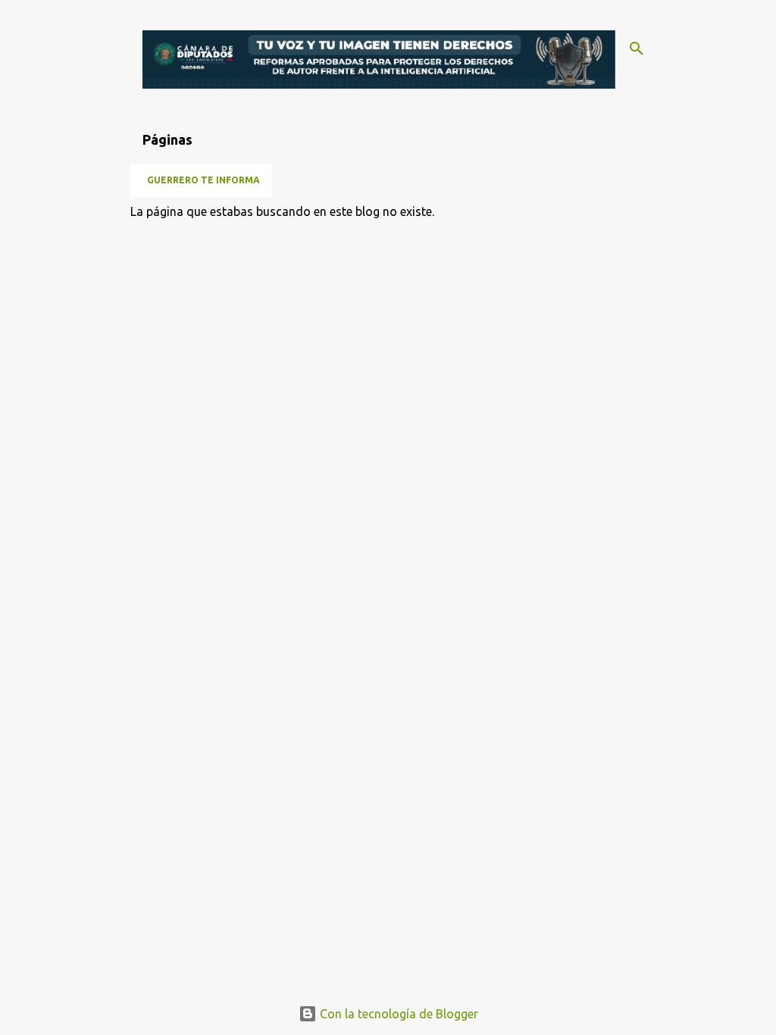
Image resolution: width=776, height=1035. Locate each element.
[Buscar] (636, 48)
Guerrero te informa (203, 180)
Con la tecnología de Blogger (397, 1014)
